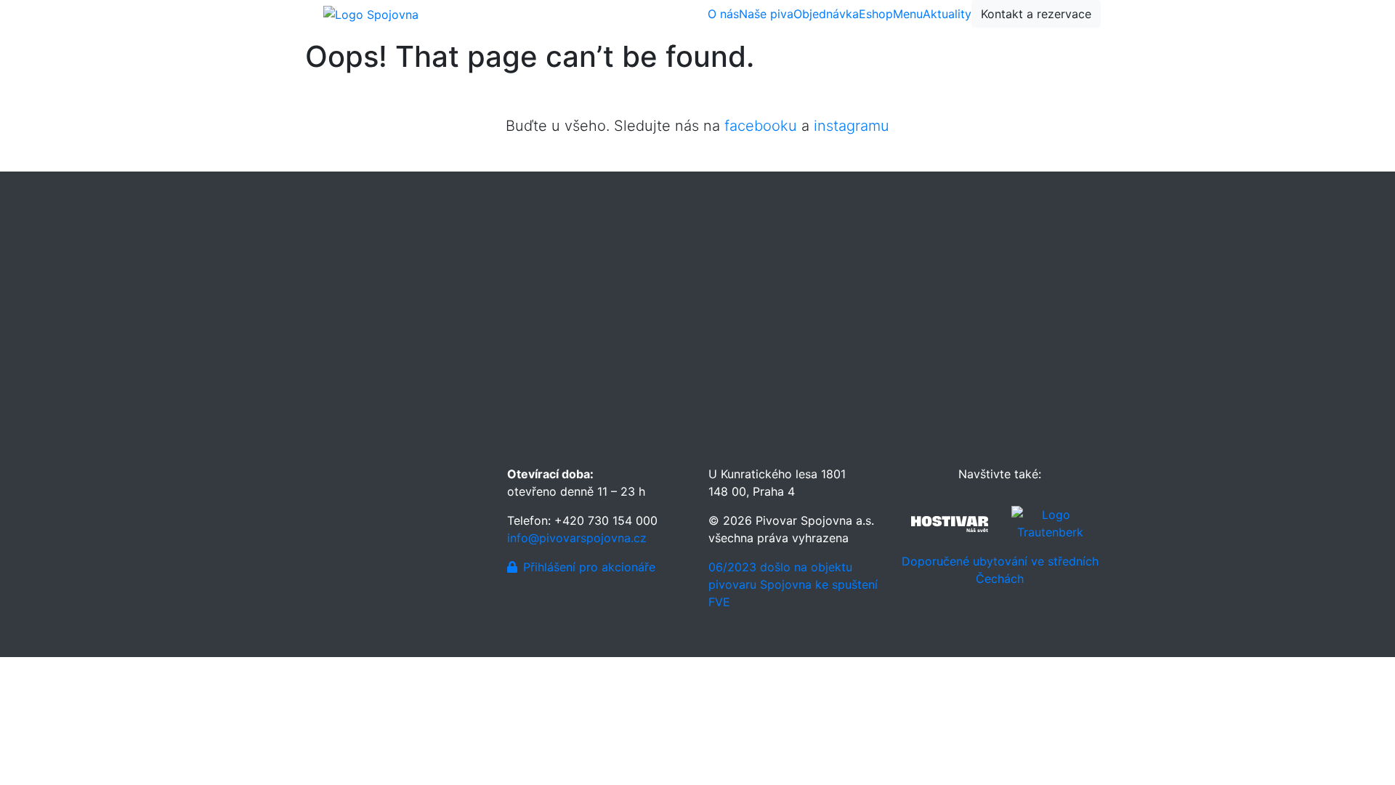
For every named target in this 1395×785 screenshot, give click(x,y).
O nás (723, 14)
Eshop (876, 14)
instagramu (851, 125)
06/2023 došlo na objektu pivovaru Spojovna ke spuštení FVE (793, 584)
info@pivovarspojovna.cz (577, 538)
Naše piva (766, 14)
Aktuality (947, 14)
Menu (908, 14)
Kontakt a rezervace (1036, 14)
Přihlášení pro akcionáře (589, 567)
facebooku (760, 125)
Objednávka (826, 14)
